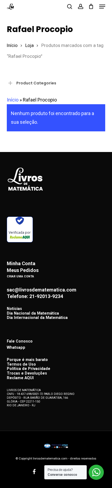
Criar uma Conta (20, 276)
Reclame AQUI (20, 378)
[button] (102, 6)
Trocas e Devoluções (27, 373)
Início (12, 45)
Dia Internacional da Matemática (37, 318)
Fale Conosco (20, 341)
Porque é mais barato (27, 360)
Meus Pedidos (23, 270)
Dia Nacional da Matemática (33, 313)
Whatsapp (16, 348)
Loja (29, 45)
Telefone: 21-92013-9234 (35, 296)
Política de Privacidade (28, 369)
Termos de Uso (21, 364)
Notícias (14, 309)
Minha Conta (21, 263)
